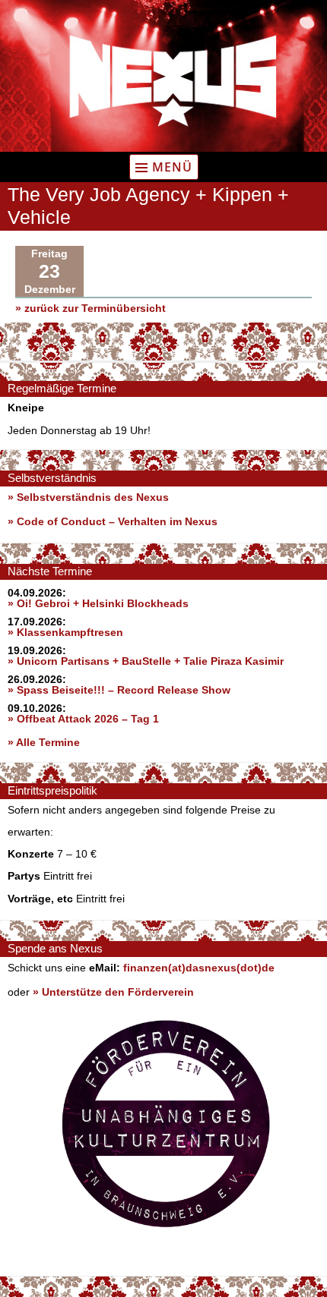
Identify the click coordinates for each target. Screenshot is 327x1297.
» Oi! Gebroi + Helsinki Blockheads (98, 603)
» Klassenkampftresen (65, 632)
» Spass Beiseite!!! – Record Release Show (119, 690)
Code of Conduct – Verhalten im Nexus (117, 521)
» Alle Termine (44, 742)
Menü (172, 167)
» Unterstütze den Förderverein (113, 992)
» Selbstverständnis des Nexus (88, 497)
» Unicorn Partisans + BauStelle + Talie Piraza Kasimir (146, 661)
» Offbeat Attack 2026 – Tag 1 (83, 719)
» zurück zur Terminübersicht (90, 308)
